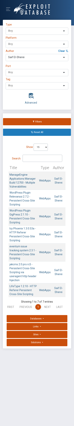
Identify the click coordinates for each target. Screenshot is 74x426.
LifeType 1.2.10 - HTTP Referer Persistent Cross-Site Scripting (23, 290)
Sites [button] (36, 334)
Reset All (38, 132)
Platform (11, 37)
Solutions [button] (36, 342)
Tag (8, 79)
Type (9, 24)
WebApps (45, 180)
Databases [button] (36, 318)
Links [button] (36, 326)
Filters (38, 121)
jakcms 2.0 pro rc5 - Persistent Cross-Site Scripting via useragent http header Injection (22, 272)
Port (8, 66)
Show (30, 146)
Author (10, 50)
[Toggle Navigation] (9, 9)
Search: (16, 158)
